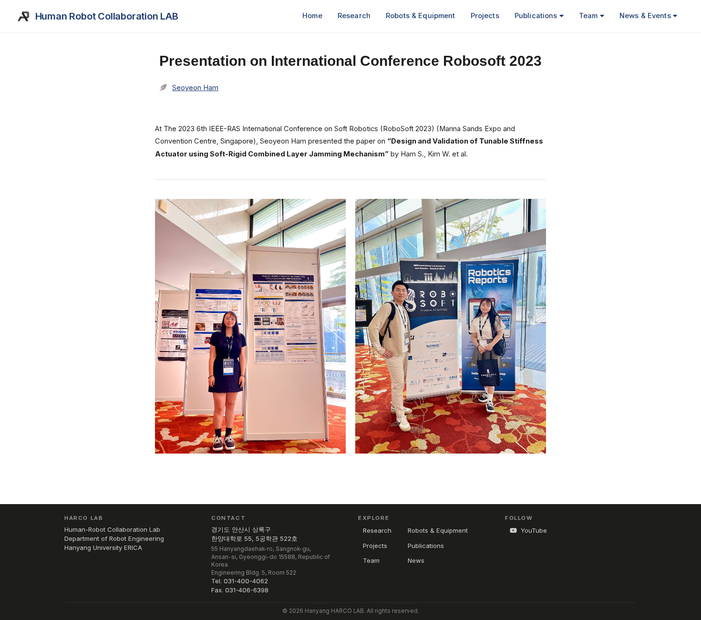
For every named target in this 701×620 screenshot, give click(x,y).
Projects (485, 15)
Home (312, 15)
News (416, 560)
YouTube (534, 530)
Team (589, 15)
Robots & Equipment (420, 15)
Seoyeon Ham (195, 87)
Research (354, 15)
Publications (537, 15)
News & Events (646, 15)
